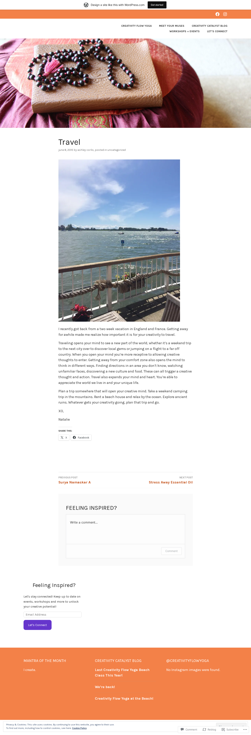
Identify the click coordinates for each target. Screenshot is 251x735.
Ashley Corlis (85, 150)
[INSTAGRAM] (225, 14)
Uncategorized (116, 150)
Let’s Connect (217, 31)
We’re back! (105, 687)
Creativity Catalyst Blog (209, 25)
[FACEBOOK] (217, 14)
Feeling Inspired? (54, 585)
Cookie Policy (79, 728)
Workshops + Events (184, 31)
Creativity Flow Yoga (136, 25)
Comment (171, 551)
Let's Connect (37, 625)
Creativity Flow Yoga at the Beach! (124, 698)
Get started (157, 4)
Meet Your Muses (171, 25)
